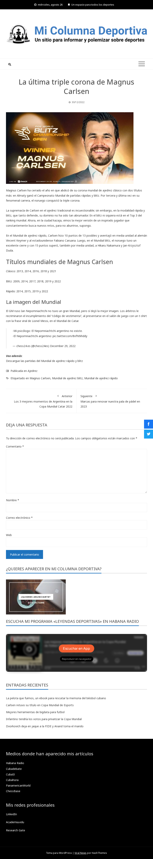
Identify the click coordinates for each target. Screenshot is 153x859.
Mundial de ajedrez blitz (67, 378)
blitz (80, 361)
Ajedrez (32, 371)
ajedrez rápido (65, 361)
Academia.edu (15, 822)
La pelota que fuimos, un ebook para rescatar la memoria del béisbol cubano (56, 698)
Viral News (80, 853)
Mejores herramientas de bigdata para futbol (35, 712)
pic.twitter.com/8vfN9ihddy (70, 336)
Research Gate (15, 830)
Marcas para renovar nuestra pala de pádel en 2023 (110, 401)
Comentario (15, 446)
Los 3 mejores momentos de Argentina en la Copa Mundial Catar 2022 (43, 401)
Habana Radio (15, 763)
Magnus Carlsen (40, 378)
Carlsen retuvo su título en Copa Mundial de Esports (40, 705)
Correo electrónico (19, 518)
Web (9, 535)
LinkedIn (11, 814)
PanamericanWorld (18, 785)
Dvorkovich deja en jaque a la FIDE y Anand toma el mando (44, 726)
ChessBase (13, 791)
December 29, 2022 (63, 346)
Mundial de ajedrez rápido (101, 378)
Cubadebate (14, 769)
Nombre (12, 500)
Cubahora (12, 780)
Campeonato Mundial (51, 195)
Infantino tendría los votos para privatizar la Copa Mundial (44, 719)
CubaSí (10, 774)
